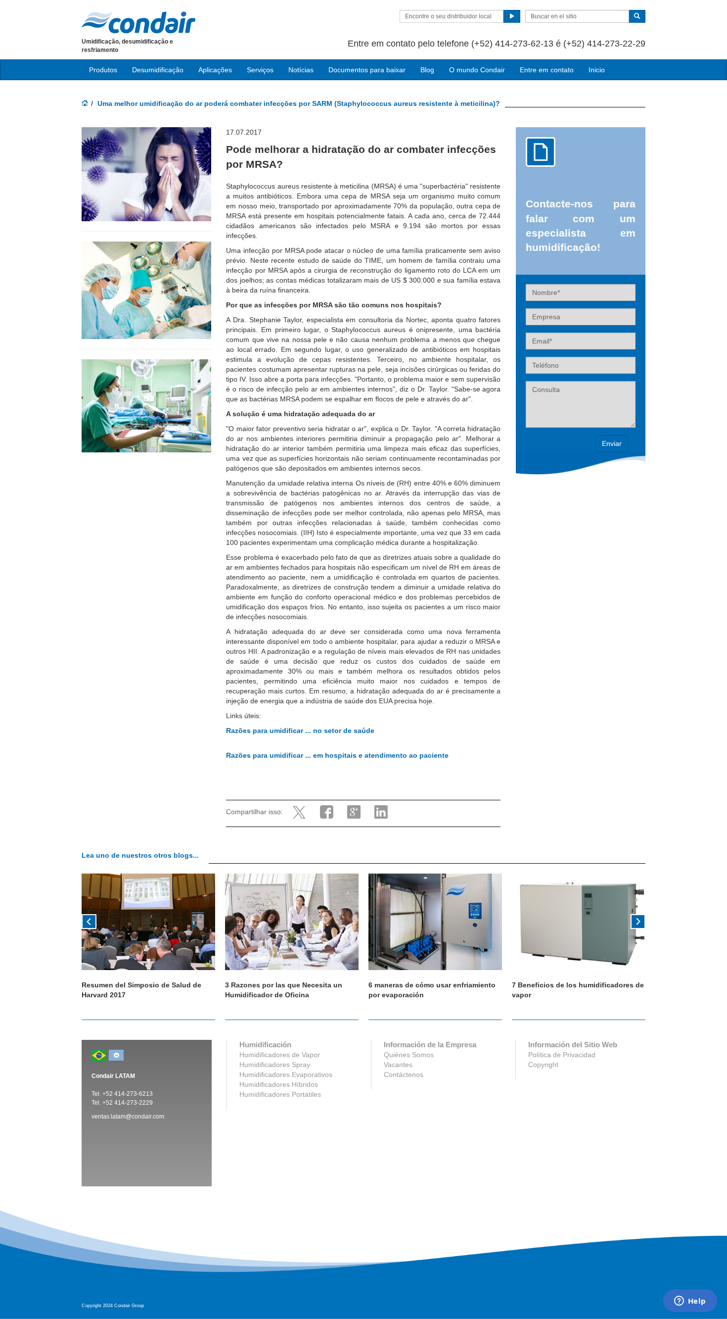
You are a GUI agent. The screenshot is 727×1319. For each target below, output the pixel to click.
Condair (138, 22)
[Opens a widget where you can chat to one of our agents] (690, 1301)
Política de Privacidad (561, 1055)
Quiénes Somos (409, 1055)
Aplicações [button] (215, 70)
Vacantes (398, 1065)
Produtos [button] (103, 70)
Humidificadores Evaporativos (285, 1074)
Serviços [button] (260, 70)
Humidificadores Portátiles (280, 1094)
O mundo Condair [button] (477, 70)
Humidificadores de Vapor (279, 1055)
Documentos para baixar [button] (367, 70)
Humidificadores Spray (274, 1065)
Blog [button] (427, 70)
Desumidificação (157, 70)
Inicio (597, 70)
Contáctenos (403, 1074)
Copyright (543, 1065)
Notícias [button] (301, 70)
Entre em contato (547, 70)
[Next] (638, 920)
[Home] (85, 104)
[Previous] (89, 920)
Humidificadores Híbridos (278, 1084)
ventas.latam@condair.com (127, 1116)
